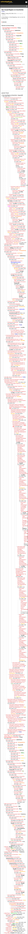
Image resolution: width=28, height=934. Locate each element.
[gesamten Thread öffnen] (10, 96)
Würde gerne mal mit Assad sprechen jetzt (12, 97)
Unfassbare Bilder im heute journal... (11, 243)
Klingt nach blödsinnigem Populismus (13, 383)
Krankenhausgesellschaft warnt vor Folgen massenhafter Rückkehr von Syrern (18, 364)
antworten (4, 22)
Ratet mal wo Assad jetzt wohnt (10, 803)
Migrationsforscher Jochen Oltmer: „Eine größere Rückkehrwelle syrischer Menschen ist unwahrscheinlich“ (14, 237)
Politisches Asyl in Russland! (11, 806)
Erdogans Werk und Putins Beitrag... (11, 851)
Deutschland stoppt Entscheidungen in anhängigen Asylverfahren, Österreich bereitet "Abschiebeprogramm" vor (14, 381)
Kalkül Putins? (7, 913)
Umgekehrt (8, 925)
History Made (7, 932)
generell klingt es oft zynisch (13, 255)
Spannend (6, 846)
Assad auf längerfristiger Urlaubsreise (13, 897)
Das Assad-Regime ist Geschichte (11, 51)
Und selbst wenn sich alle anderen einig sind (13, 377)
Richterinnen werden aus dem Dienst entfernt (13, 100)
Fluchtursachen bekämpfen (11, 253)
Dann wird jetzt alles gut (9, 30)
